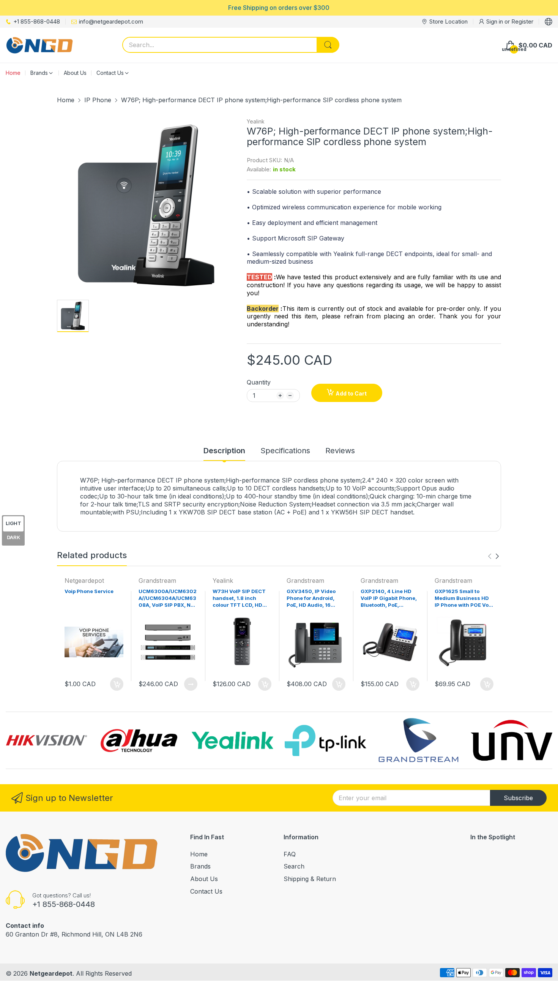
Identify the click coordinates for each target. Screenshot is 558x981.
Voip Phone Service (89, 591)
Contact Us (206, 891)
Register (522, 21)
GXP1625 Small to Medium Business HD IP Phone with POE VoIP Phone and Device (464, 599)
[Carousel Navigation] (493, 556)
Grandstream (157, 580)
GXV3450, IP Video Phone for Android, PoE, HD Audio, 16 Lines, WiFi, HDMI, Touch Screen (311, 599)
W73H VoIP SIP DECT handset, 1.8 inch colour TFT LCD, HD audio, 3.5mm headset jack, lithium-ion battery (241, 599)
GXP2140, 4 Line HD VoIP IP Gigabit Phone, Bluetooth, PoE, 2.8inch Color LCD (389, 599)
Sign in (495, 21)
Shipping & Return (310, 879)
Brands (200, 866)
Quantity (259, 382)
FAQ (290, 854)
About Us (204, 879)
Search (294, 866)
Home (199, 854)
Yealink (256, 121)
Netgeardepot (84, 580)
